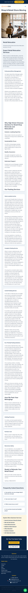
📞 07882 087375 (14, 546)
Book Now (3, 573)
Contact (3, 568)
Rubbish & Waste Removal (10, 526)
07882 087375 (20, 1)
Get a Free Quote (14, 542)
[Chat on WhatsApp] (25, 590)
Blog (2, 567)
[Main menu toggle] (25, 6)
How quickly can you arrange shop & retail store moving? (13, 493)
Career (2, 565)
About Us (3, 564)
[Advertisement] (14, 112)
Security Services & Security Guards (12, 520)
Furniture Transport (9, 530)
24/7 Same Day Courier (9, 532)
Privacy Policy (4, 570)
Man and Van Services (9, 522)
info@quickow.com (14, 579)
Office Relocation (8, 528)
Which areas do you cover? (11, 504)
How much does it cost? (11, 499)
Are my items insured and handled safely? (12, 510)
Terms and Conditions (6, 571)
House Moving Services (9, 524)
